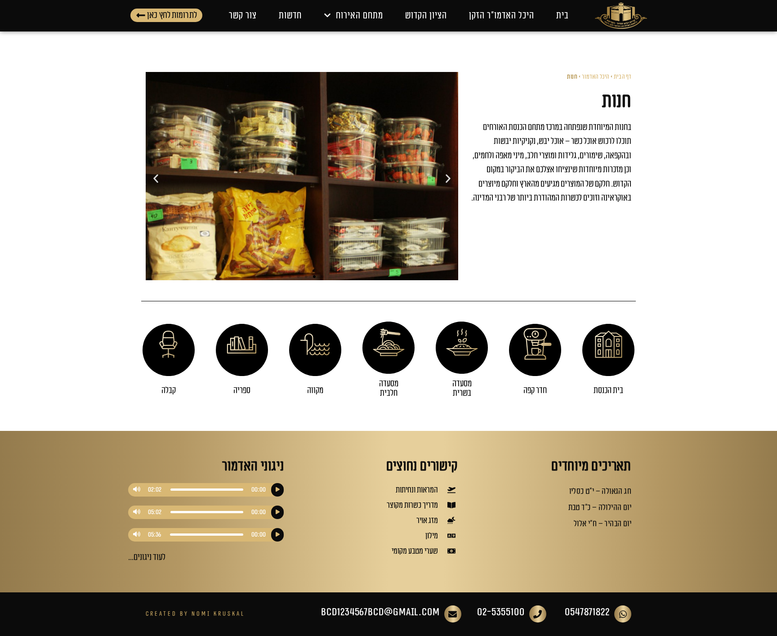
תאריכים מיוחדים (591, 466)
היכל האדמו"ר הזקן (501, 15)
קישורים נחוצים (422, 466)
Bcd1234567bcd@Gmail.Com (380, 611)
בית (562, 15)
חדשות (290, 15)
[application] (206, 490)
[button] (155, 178)
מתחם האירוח (359, 15)
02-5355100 (501, 611)
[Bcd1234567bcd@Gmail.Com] (452, 614)
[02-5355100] (537, 614)
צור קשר (243, 15)
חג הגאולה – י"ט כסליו (600, 491)
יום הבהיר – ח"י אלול (602, 524)
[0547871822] (622, 614)
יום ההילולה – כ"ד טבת (599, 507)
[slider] (206, 489)
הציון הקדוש (426, 15)
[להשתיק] (137, 489)
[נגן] (277, 490)
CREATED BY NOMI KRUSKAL (195, 614)
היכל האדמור (595, 77)
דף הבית (622, 77)
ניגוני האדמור (253, 466)
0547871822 (587, 611)
